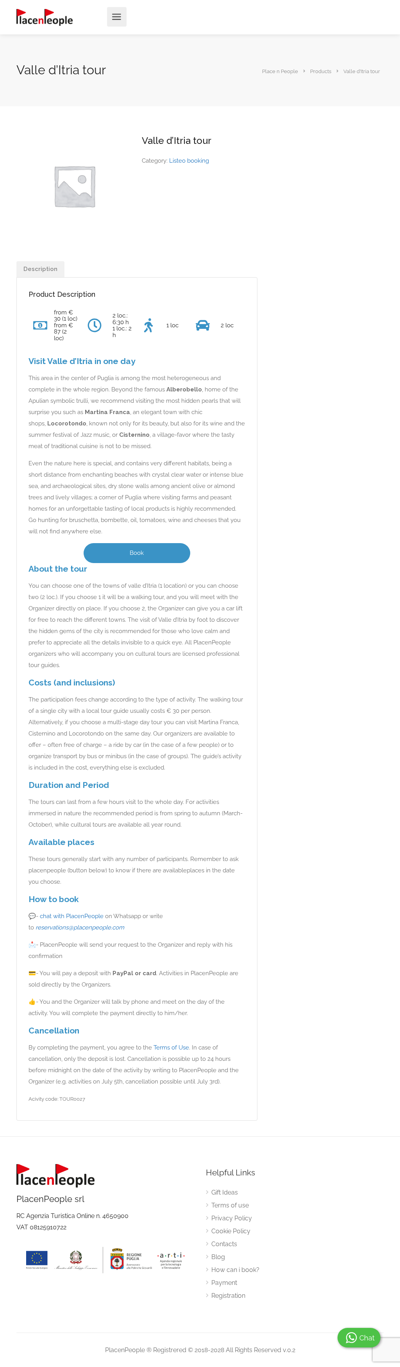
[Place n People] (44, 17)
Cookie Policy (230, 1231)
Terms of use (230, 1205)
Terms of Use (171, 1047)
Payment (224, 1282)
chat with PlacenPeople (72, 916)
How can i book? (235, 1270)
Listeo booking (189, 160)
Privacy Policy (231, 1218)
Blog (218, 1257)
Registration (228, 1295)
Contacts (224, 1244)
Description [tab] (40, 269)
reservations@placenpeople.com (80, 927)
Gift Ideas (224, 1192)
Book (137, 552)
